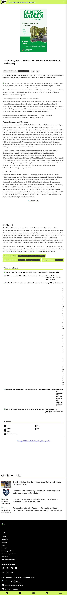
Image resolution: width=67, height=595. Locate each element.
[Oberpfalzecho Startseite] (4, 3)
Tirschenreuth (36, 260)
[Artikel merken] (38, 71)
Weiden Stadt (59, 260)
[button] (60, 593)
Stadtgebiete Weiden (48, 260)
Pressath (36, 256)
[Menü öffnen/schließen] (64, 2)
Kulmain (28, 260)
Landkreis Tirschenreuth (10, 260)
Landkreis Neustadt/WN (10, 256)
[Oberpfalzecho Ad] (22, 2)
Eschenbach (21, 256)
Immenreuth (21, 260)
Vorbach (42, 256)
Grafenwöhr (29, 256)
